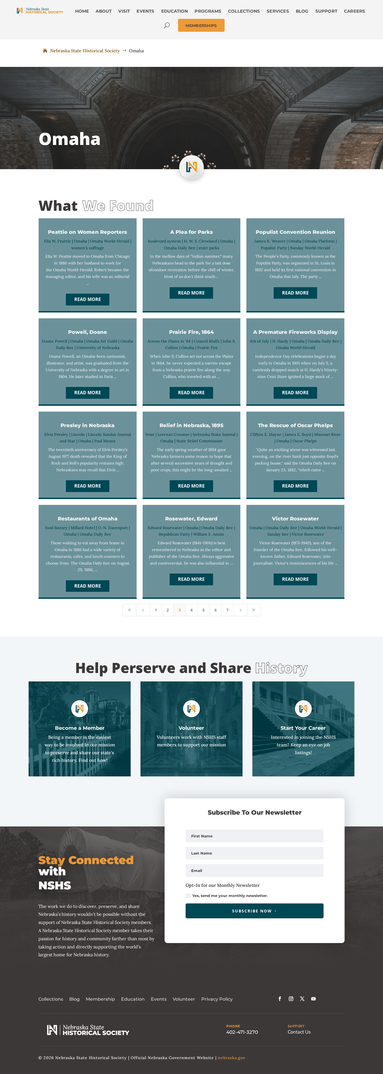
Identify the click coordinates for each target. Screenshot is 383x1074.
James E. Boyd (298, 434)
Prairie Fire (207, 347)
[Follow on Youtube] (313, 998)
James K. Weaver (269, 241)
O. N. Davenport (113, 527)
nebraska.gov (231, 1057)
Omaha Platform (319, 241)
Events (159, 999)
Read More (87, 299)
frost (150, 434)
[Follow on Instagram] (291, 998)
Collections (50, 999)
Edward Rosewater (165, 527)
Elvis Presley (56, 434)
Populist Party (274, 247)
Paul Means (105, 440)
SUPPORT (296, 1026)
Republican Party (174, 534)
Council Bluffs (207, 341)
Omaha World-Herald (109, 241)
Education (133, 999)
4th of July (259, 341)
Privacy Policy (217, 999)
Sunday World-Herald (310, 247)
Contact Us (299, 1032)
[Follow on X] (302, 998)
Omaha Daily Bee (179, 247)
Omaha (80, 241)
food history (56, 527)
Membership (100, 999)
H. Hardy (280, 341)
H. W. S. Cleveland (200, 241)
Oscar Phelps (304, 440)
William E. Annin (208, 534)
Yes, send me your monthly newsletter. (230, 895)
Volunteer (184, 999)
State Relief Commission (199, 440)
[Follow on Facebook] (279, 998)
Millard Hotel (83, 527)
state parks (209, 247)
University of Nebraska (98, 347)
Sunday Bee (278, 534)
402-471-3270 (242, 1032)
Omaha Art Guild (101, 341)
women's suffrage (87, 247)
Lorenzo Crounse (174, 434)
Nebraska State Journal (214, 434)
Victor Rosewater (308, 534)
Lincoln (78, 434)
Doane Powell (54, 341)
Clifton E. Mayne (266, 434)
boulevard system (164, 241)
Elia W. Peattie (57, 241)
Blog (74, 999)
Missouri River (327, 434)
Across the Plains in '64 (169, 341)
